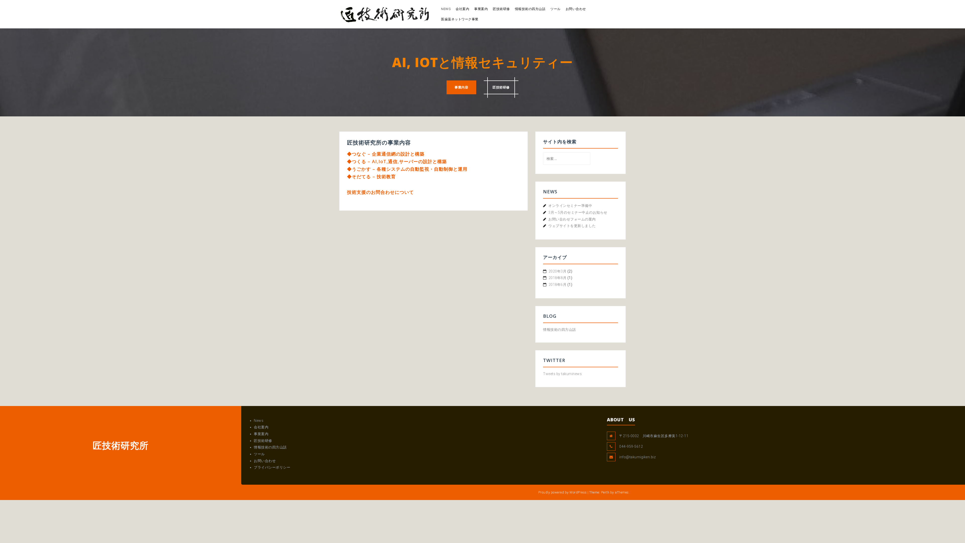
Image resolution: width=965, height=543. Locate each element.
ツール (555, 9)
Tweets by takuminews (562, 374)
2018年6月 (558, 285)
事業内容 (461, 87)
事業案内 (481, 9)
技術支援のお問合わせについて (380, 192)
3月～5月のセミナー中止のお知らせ (577, 212)
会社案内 (462, 9)
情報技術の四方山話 (530, 9)
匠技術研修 (501, 9)
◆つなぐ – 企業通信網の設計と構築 (385, 154)
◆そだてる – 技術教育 (371, 176)
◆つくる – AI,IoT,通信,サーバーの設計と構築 (397, 161)
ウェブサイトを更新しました (572, 226)
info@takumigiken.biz (637, 457)
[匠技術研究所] (385, 14)
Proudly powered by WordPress (562, 492)
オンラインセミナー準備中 (570, 206)
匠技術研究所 (121, 445)
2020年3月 (558, 271)
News (446, 9)
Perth (605, 492)
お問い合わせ (576, 9)
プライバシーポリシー (272, 467)
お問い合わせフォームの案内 (572, 219)
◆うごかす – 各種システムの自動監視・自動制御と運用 (407, 169)
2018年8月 (558, 278)
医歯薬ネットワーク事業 (459, 19)
